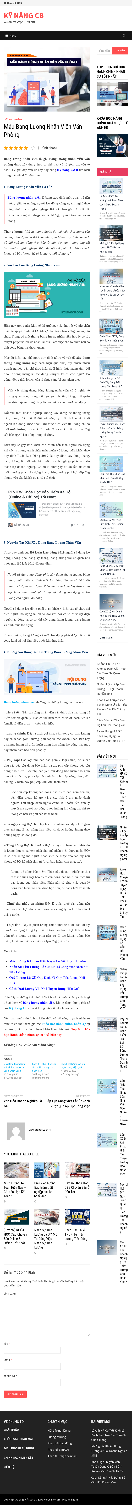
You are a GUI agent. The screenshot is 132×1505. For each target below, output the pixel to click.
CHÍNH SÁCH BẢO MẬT (19, 1439)
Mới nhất (106, 172)
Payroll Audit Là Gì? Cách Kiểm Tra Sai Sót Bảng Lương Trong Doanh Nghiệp (124, 1044)
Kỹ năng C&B (67, 170)
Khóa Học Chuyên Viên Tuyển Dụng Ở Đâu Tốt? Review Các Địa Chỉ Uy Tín (124, 893)
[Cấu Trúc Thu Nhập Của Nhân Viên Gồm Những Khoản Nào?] (111, 464)
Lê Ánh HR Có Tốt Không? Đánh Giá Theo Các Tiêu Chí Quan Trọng (108, 1435)
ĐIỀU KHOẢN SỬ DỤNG (19, 1448)
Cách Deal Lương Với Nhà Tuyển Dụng (37, 988)
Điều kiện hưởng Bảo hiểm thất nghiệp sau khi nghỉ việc (45, 1189)
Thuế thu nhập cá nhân (62, 1456)
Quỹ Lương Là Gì (22, 977)
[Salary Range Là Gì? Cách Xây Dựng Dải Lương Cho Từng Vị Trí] (111, 368)
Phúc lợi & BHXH (58, 1450)
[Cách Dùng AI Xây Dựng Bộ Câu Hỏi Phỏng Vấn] (111, 326)
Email (8, 1359)
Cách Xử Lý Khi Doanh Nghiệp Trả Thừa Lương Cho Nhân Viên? (112, 615)
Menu (13, 35)
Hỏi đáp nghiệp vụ (59, 1430)
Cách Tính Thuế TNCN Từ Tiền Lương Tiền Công (76, 1234)
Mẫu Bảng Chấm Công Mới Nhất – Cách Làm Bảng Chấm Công (15, 1067)
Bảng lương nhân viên (24, 197)
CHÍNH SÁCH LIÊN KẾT (19, 1457)
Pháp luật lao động (60, 1443)
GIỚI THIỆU (11, 1430)
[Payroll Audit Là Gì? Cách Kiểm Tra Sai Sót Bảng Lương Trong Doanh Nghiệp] (111, 414)
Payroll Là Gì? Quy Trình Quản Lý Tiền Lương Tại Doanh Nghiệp (112, 570)
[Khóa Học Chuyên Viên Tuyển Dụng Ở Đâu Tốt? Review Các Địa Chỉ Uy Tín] (111, 276)
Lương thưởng (13, 119)
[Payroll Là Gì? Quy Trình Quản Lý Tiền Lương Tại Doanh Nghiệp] (111, 555)
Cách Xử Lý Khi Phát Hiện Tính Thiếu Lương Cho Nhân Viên (44, 1067)
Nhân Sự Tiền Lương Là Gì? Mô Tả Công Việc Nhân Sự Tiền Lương (45, 1238)
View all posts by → (40, 1129)
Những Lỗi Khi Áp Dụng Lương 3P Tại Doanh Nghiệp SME (112, 247)
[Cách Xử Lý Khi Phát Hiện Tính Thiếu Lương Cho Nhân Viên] (111, 509)
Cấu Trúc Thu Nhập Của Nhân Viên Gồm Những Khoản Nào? (112, 478)
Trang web (10, 1376)
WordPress (60, 1499)
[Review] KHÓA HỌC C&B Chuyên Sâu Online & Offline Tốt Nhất (15, 1236)
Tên (7, 1343)
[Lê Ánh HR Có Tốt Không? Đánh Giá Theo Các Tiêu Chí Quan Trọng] (111, 186)
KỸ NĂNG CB (24, 15)
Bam (75, 1499)
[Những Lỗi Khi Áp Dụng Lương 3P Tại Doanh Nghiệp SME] (111, 233)
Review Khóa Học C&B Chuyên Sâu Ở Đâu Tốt (77, 1187)
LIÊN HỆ (9, 1467)
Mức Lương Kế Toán (24, 961)
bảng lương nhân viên (38, 1002)
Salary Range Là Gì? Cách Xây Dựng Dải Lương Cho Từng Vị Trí (111, 382)
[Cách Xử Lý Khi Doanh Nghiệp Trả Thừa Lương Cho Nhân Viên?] (111, 601)
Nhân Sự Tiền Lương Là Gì (29, 967)
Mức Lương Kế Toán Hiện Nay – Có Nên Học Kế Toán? (15, 1189)
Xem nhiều (107, 638)
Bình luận (11, 1293)
